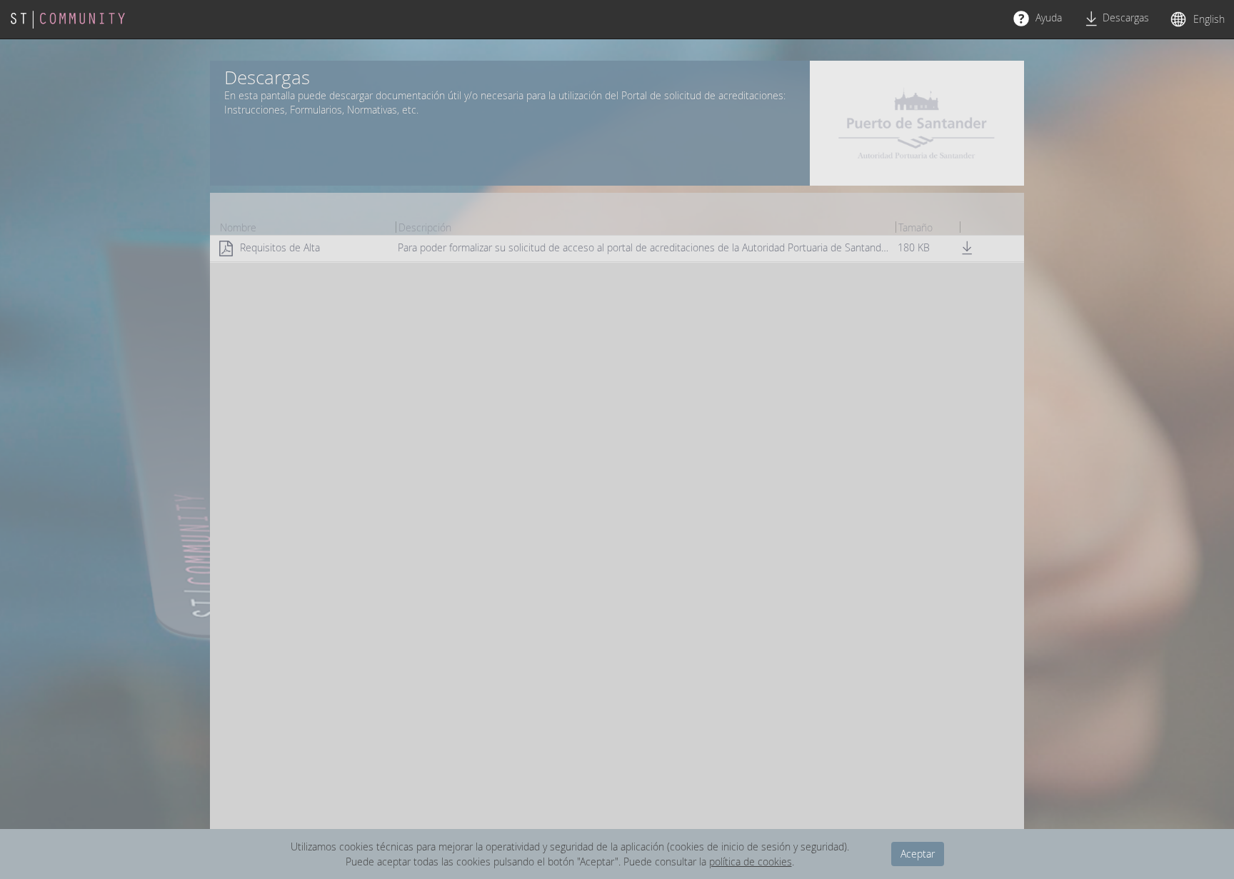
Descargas (1126, 17)
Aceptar (918, 853)
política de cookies (750, 861)
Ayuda (1047, 17)
